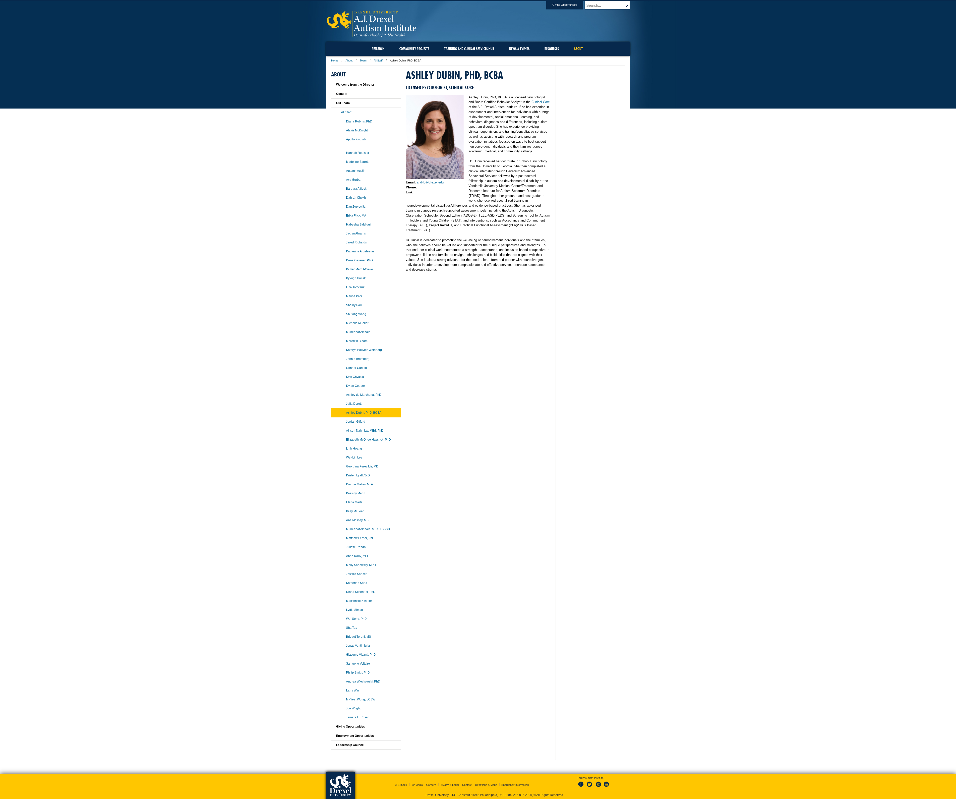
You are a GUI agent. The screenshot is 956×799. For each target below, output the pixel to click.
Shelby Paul (354, 305)
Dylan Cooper (355, 386)
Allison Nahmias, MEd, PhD (364, 430)
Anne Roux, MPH (357, 556)
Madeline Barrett (357, 162)
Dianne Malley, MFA (359, 484)
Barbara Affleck (356, 188)
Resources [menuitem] (551, 49)
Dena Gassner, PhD (359, 260)
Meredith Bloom (356, 341)
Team (363, 60)
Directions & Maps (486, 784)
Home (334, 60)
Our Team (343, 103)
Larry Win (352, 690)
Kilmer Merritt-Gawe (359, 269)
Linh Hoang (354, 448)
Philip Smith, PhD (358, 672)
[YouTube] (598, 787)
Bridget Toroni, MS (358, 636)
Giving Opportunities (564, 4)
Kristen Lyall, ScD (358, 475)
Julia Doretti (354, 403)
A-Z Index (401, 784)
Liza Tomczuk (355, 287)
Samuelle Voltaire (358, 663)
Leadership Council (349, 745)
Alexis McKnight (357, 130)
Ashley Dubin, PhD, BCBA (363, 412)
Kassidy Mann (355, 493)
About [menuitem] (578, 49)
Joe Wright (353, 708)
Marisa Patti (354, 296)
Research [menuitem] (378, 49)
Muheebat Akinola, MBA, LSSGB (368, 529)
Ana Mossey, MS (357, 520)
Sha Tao (351, 627)
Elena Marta (354, 502)
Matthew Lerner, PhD (360, 538)
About (349, 60)
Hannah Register (357, 153)
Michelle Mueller (357, 323)
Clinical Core (541, 102)
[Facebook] (582, 787)
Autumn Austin (355, 170)
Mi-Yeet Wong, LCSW (360, 699)
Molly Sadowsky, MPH (361, 565)
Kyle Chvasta (355, 377)
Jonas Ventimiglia (358, 645)
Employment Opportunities (355, 736)
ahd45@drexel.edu (430, 182)
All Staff (378, 60)
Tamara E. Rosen (357, 717)
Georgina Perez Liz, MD (362, 466)
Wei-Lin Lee (354, 457)
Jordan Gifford (355, 421)
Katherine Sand (356, 583)
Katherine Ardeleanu (360, 251)
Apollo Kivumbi (356, 139)
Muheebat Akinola (358, 332)
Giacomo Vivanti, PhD (361, 654)
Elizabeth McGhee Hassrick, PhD (368, 439)
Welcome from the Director (355, 84)
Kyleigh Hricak (356, 278)
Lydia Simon (354, 610)
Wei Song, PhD (356, 619)
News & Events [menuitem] (519, 49)
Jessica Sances (356, 574)
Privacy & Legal (449, 784)
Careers (431, 784)
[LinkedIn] (606, 787)
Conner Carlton (356, 368)
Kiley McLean (355, 511)
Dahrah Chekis (356, 197)
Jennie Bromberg (357, 359)
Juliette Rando (356, 547)
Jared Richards (356, 242)
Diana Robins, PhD (359, 121)
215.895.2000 (522, 795)
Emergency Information (515, 784)
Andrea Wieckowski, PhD (363, 681)
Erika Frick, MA (356, 215)
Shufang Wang (356, 314)
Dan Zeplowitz (355, 206)
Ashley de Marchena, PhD (363, 395)
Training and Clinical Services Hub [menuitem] (469, 49)
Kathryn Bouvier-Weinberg (364, 350)
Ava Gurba (353, 179)
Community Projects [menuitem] (414, 49)
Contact (341, 94)
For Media (417, 784)
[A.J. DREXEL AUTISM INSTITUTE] (371, 36)
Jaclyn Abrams (356, 233)
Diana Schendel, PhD (360, 592)
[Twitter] (590, 787)
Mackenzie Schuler (359, 601)
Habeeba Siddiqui (358, 224)
